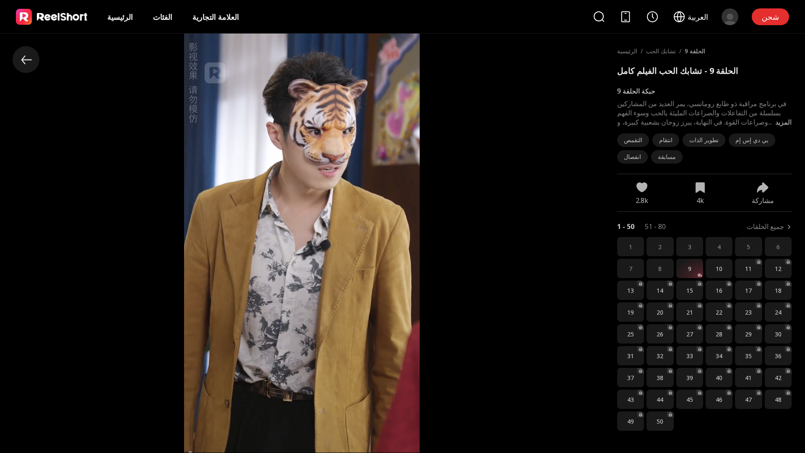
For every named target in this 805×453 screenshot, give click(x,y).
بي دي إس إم (752, 140)
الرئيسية (120, 17)
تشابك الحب (661, 51)
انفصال (632, 157)
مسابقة (667, 157)
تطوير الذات (704, 140)
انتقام (666, 140)
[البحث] (598, 16)
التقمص (633, 140)
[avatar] (730, 16)
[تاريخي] (652, 16)
